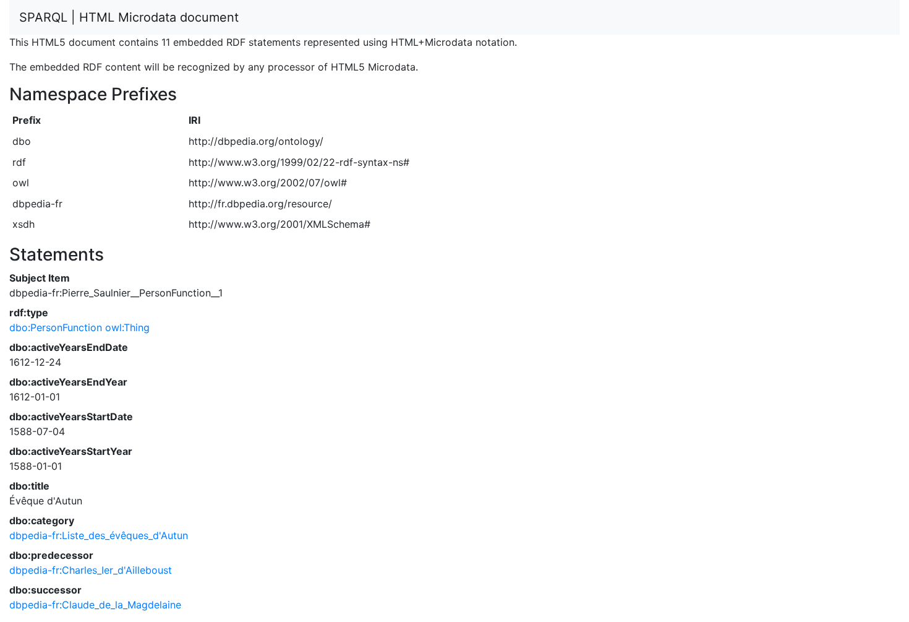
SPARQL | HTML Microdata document (129, 17)
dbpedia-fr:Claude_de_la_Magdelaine (95, 604)
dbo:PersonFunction (55, 327)
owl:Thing (127, 327)
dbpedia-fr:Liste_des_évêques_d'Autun (98, 535)
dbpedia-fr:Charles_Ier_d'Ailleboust (90, 570)
